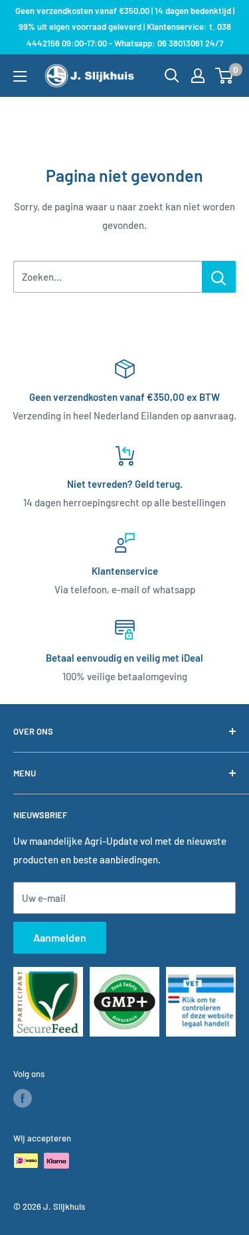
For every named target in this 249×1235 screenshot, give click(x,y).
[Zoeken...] (219, 277)
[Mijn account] (198, 75)
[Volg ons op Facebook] (22, 1098)
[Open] (172, 75)
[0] (224, 76)
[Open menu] (20, 76)
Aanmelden (59, 937)
